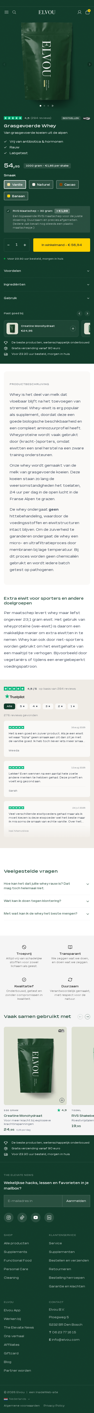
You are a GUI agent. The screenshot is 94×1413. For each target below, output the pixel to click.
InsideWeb (43, 1392)
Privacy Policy (54, 1405)
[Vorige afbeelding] (4, 64)
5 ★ (22, 706)
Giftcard (11, 1353)
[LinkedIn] (49, 1217)
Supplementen (62, 1252)
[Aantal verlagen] (8, 245)
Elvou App (12, 1310)
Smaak (10, 175)
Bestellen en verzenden (69, 1260)
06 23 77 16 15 (64, 1332)
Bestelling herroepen (67, 1278)
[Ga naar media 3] (48, 105)
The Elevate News (19, 1327)
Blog (7, 1362)
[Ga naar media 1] (40, 106)
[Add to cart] (62, 1100)
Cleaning (11, 1278)
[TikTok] (22, 1217)
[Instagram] (8, 1217)
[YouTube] (35, 1217)
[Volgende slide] (87, 1016)
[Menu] (6, 12)
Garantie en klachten (67, 1286)
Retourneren (60, 1269)
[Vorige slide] (80, 1016)
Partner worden (17, 1371)
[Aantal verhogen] (24, 245)
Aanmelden (76, 1201)
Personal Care (16, 1269)
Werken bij (12, 1319)
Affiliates (12, 1345)
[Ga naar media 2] (44, 105)
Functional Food (18, 1260)
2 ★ (60, 706)
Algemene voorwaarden (22, 1405)
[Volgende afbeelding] (89, 64)
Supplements (15, 1252)
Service (55, 1243)
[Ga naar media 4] (52, 105)
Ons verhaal (14, 1336)
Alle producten (16, 1243)
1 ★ (73, 706)
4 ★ (35, 706)
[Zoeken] (14, 12)
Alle (9, 706)
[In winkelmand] (73, 328)
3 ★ (48, 706)
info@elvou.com (66, 1340)
